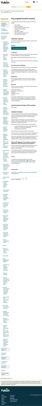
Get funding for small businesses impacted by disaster (6, 197)
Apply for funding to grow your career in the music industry (5, 101)
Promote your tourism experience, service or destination (6, 267)
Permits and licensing (4, 354)
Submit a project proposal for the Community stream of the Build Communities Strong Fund (6, 331)
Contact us (12, 395)
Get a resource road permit (6, 190)
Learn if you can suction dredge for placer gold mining (5, 227)
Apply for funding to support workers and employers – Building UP (5, 120)
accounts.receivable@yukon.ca (20, 98)
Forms (3, 399)
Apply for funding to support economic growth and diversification (6, 111)
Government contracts (4, 349)
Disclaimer (12, 398)
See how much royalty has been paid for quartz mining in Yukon (6, 281)
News (3, 401)
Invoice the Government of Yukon (6, 211)
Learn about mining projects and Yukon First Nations (5, 218)
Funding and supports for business (4, 37)
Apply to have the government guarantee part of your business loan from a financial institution (6, 156)
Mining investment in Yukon (6, 241)
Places (3, 404)
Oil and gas (5, 255)
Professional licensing (3, 358)
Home (3, 395)
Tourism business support (5, 374)
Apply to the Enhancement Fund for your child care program (6, 167)
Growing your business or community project (6, 204)
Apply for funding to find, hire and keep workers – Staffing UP (6, 92)
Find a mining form (6, 178)
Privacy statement (14, 399)
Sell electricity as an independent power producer (6, 300)
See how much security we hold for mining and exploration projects (6, 290)
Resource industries (5, 274)
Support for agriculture (3, 366)
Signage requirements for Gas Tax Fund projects (6, 313)
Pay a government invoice (6, 260)
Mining (4, 245)
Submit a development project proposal (6, 320)
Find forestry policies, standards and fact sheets (5, 184)
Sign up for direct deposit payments (6, 307)
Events (3, 398)
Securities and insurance (4, 362)
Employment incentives (6, 173)
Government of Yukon (37, 394)
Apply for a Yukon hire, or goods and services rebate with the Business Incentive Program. (6, 46)
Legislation (4, 402)
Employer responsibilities (4, 29)
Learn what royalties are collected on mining (6, 234)
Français (27, 2)
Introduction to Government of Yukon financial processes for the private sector (24, 173)
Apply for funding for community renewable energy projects (5, 73)
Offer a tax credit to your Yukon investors (6, 250)
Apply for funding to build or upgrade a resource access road (5, 83)
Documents (4, 396)
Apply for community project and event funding (6, 64)
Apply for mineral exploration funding (5, 129)
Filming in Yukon (5, 33)
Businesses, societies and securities (4, 24)
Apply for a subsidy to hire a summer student (5, 57)
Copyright (12, 396)
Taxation (3, 370)
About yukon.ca (13, 401)
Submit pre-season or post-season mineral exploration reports (5, 342)
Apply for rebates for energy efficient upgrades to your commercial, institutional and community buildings (6, 141)
